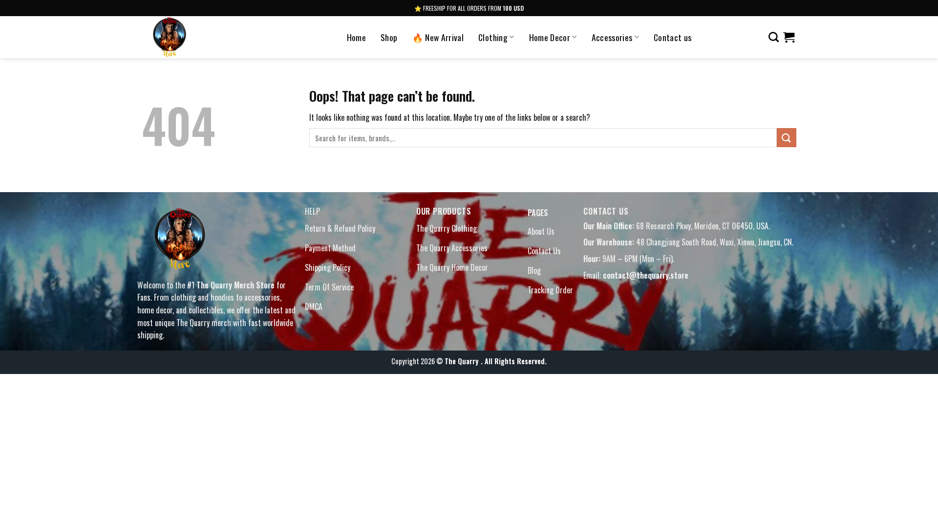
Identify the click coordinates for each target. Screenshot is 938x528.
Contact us (673, 37)
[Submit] (786, 137)
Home (356, 37)
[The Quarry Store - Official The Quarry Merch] (199, 37)
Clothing (493, 37)
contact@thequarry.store (645, 275)
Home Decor (550, 37)
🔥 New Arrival (438, 37)
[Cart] (788, 37)
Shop (389, 37)
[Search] (773, 37)
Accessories (612, 37)
